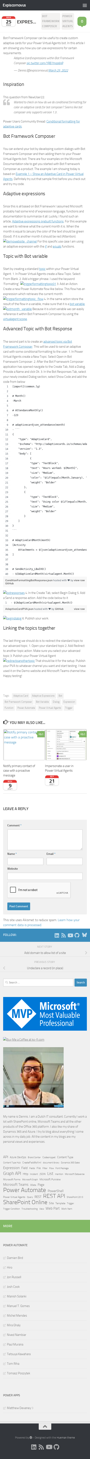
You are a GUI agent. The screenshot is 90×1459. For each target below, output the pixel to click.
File (39, 1168)
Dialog (56, 701)
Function (9, 707)
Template (60, 1203)
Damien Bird (15, 1258)
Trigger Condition (11, 1208)
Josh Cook (13, 1287)
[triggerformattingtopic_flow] (23, 299)
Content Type (65, 1157)
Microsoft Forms (12, 1179)
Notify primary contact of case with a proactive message (19, 770)
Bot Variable (42, 701)
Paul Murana (15, 1344)
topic (42, 269)
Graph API (12, 1173)
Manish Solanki (16, 1296)
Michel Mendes (17, 1315)
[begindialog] (12, 618)
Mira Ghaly (14, 1325)
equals (57, 246)
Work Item (66, 1208)
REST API (54, 1196)
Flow (51, 1168)
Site (51, 1203)
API (5, 1157)
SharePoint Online (25, 1202)
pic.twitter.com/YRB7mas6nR (45, 63)
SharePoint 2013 (75, 1197)
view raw (79, 580)
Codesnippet (48, 1157)
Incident (34, 1174)
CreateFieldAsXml (31, 1162)
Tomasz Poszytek (18, 1373)
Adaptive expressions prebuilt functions (38, 221)
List (50, 1173)
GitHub (9, 583)
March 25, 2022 (58, 70)
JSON (43, 1174)
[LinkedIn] (56, 935)
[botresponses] (14, 593)
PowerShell (56, 1191)
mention (59, 1174)
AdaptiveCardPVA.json (19, 608)
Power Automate (26, 707)
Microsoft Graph (30, 1179)
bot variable (77, 304)
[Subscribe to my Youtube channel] (70, 935)
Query (30, 1197)
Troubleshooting (30, 1209)
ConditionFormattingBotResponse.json (29, 580)
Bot (60, 695)
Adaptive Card (20, 695)
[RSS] (63, 935)
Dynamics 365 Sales (70, 1162)
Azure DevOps (18, 1157)
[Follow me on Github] (76, 935)
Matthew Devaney (19, 1408)
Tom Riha (13, 1364)
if (46, 246)
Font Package (62, 1168)
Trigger (68, 707)
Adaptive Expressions (43, 695)
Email (50, 854)
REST (38, 1197)
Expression (69, 701)
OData (33, 1185)
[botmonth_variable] (17, 309)
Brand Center (34, 1157)
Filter (45, 1168)
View (41, 1209)
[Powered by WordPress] (31, 1437)
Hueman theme (66, 1437)
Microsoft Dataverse (75, 1174)
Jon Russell (14, 1277)
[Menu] (85, 5)
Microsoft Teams (15, 1184)
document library (51, 1162)
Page (41, 1185)
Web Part (53, 1208)
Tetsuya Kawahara (19, 1354)
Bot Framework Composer (50, 21)
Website (12, 869)
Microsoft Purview (50, 1179)
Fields (32, 1168)
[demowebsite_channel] (20, 241)
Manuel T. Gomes (18, 1306)
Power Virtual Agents (67, 21)
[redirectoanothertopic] (19, 661)
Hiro (9, 1267)
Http (25, 1174)
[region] (45, 480)
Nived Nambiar (16, 1335)
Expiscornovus (14, 5)
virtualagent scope (15, 319)
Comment (14, 825)
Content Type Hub (12, 1162)
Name (12, 854)
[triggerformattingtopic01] (38, 284)
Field (24, 1168)
